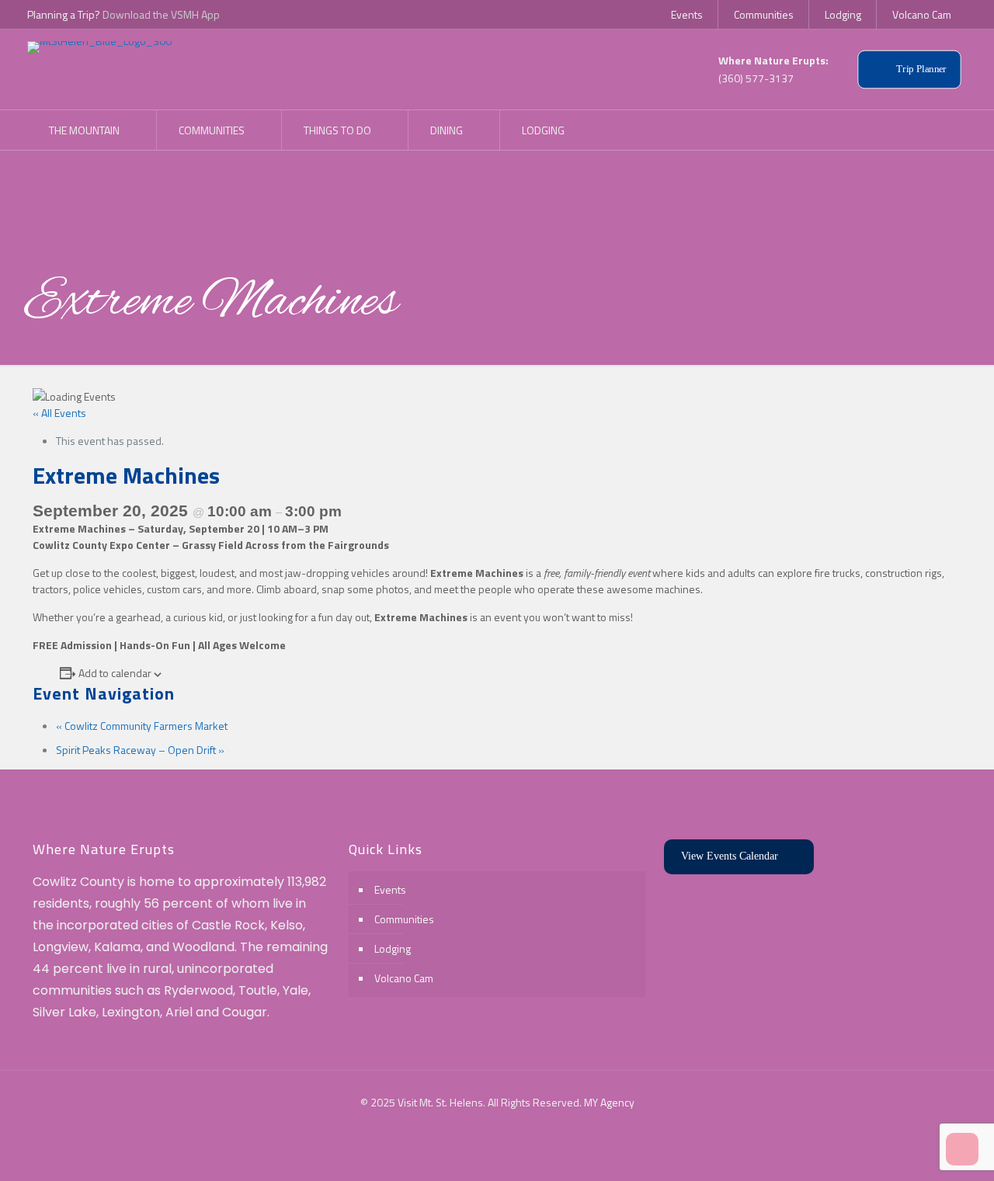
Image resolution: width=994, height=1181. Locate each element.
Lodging (392, 948)
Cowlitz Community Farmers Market (142, 725)
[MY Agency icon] (505, 1126)
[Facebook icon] (489, 1126)
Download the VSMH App (161, 14)
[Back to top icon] (919, 1149)
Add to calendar (114, 673)
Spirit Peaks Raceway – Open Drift (140, 750)
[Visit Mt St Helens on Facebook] (938, 130)
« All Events (59, 413)
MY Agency (609, 1102)
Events (390, 889)
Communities (404, 919)
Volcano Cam (403, 978)
